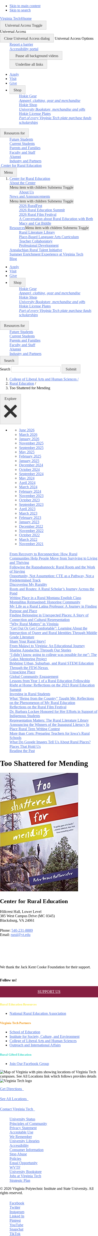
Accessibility (19, 1145)
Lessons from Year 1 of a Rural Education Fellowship (50, 681)
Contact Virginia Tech (17, 1109)
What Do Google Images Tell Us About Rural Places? (50, 742)
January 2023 (29, 522)
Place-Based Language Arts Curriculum (49, 237)
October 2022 (29, 535)
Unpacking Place (22, 672)
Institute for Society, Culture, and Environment (44, 1036)
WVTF (15, 1167)
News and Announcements (30, 196)
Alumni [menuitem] (15, 157)
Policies (15, 1159)
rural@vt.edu (20, 935)
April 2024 (27, 483)
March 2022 (28, 539)
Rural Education (22, 383)
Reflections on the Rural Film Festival (38, 707)
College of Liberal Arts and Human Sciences (44, 379)
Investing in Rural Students (30, 694)
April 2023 (27, 509)
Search (5, 369)
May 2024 (26, 478)
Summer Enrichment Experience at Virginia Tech (46, 254)
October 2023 (29, 500)
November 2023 (31, 496)
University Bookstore (26, 1172)
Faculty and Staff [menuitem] (22, 152)
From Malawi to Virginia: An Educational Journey (47, 646)
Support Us (49, 992)
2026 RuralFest (30, 206)
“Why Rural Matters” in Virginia (34, 624)
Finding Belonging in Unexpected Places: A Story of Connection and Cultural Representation (49, 617)
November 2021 (31, 544)
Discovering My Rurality (28, 584)
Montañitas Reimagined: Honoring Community (45, 602)
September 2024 (31, 474)
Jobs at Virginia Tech (25, 1176)
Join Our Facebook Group (29, 1064)
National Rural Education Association (38, 1013)
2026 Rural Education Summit (42, 210)
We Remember (21, 1137)
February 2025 (30, 456)
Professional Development (39, 245)
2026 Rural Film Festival (37, 214)
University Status (22, 1119)
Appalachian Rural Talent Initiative (36, 250)
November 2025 (31, 443)
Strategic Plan (20, 1180)
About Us (26, 192)
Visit (13, 79)
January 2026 (29, 439)
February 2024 (30, 491)
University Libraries (24, 1141)
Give (13, 83)
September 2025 (31, 448)
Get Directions (12, 1089)
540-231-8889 (22, 930)
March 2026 (28, 435)
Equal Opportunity (24, 1163)
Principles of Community (28, 1124)
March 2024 (28, 487)
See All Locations (14, 1099)
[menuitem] (49, 98)
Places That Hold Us (25, 746)
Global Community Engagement (34, 677)
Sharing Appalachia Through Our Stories (40, 650)
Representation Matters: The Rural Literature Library (49, 720)
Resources (17, 228)
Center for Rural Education (30, 179)
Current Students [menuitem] (22, 144)
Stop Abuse (18, 1154)
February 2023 (30, 518)
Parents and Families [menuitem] (25, 148)
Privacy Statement (23, 1128)
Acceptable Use (21, 1132)
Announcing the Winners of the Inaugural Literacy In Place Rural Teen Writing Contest (49, 727)
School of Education (25, 1032)
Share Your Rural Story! (28, 641)
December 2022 (31, 526)
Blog (13, 259)
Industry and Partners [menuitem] (25, 161)
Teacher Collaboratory (36, 241)
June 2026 (26, 430)
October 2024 (29, 470)
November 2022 (31, 531)
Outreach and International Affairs (35, 1045)
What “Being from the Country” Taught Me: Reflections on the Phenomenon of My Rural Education (52, 700)
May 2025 (26, 452)
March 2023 (28, 513)
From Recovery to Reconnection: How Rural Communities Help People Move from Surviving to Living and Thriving (53, 558)
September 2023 (31, 504)
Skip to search (20, 10)
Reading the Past (22, 751)
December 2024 (31, 465)
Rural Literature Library (37, 232)
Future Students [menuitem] (21, 139)
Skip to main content (25, 6)
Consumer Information (27, 1150)
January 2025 (29, 461)
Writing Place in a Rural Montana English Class (45, 598)
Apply (14, 74)
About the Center (22, 183)
